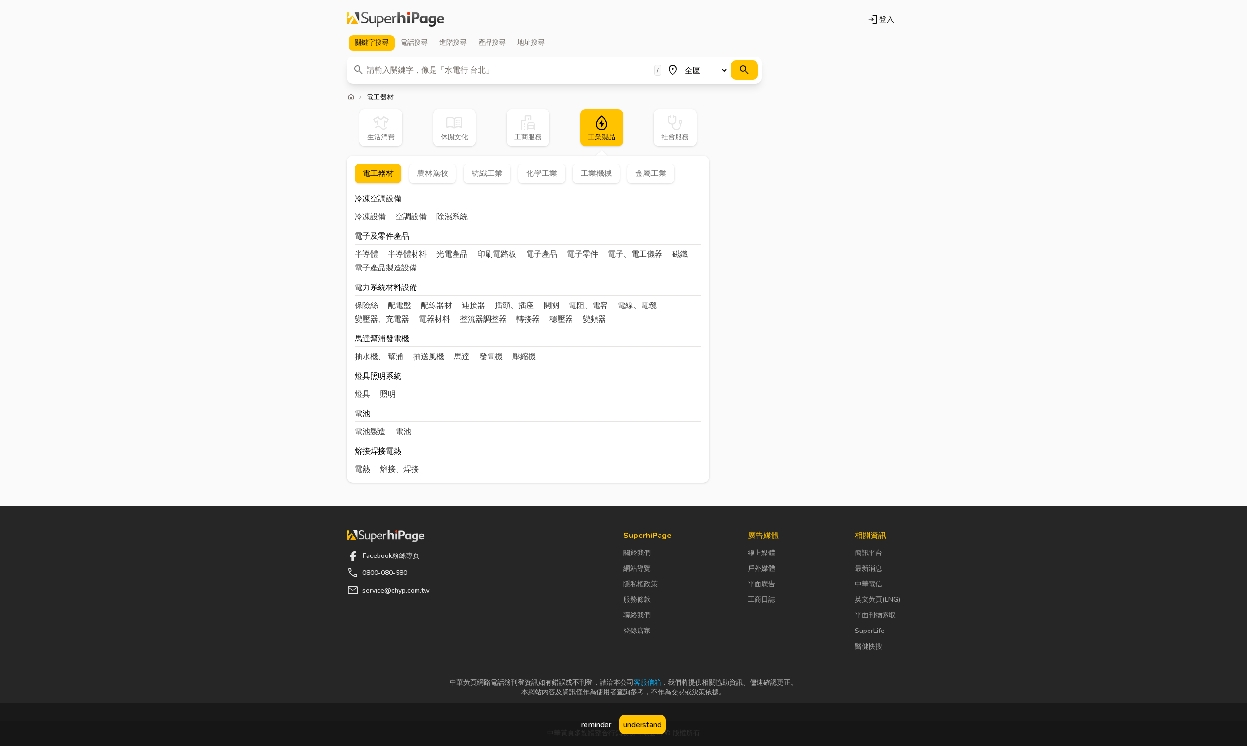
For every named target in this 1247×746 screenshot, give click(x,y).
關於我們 (637, 552)
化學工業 (541, 173)
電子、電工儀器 (635, 254)
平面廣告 (761, 584)
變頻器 (594, 319)
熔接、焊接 (399, 469)
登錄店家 (637, 630)
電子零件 (582, 254)
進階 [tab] (453, 42)
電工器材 (378, 173)
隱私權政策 (641, 584)
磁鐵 (680, 254)
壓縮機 (524, 356)
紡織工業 (487, 173)
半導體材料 (407, 254)
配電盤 (399, 305)
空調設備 (411, 216)
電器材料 (434, 319)
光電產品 (452, 254)
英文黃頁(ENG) (877, 599)
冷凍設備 (370, 216)
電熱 (362, 469)
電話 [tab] (414, 42)
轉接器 (528, 319)
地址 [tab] (531, 42)
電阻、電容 (588, 305)
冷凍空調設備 (378, 199)
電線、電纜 (637, 305)
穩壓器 (561, 319)
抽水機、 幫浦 (379, 356)
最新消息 (868, 568)
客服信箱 (647, 682)
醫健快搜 (868, 646)
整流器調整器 (483, 319)
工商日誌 (761, 599)
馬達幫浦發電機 (382, 339)
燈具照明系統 (378, 377)
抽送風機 (428, 356)
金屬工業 (650, 173)
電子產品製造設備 (386, 268)
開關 (551, 305)
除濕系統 (452, 216)
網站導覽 (637, 568)
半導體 (366, 254)
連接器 (473, 305)
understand (642, 724)
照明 (388, 394)
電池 (362, 414)
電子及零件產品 (382, 237)
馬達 (462, 356)
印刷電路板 (496, 254)
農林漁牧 (432, 173)
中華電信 (868, 584)
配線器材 (436, 305)
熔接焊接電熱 (378, 452)
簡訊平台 (868, 552)
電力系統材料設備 (386, 288)
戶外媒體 (761, 568)
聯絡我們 (637, 615)
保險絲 (366, 305)
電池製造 (370, 431)
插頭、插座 (514, 305)
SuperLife (870, 630)
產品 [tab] (492, 42)
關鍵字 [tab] (372, 42)
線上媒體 (761, 552)
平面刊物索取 (875, 615)
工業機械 (596, 173)
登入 (880, 19)
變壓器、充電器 (382, 319)
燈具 (362, 394)
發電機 (491, 356)
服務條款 (637, 599)
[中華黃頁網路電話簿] (395, 19)
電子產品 (541, 254)
